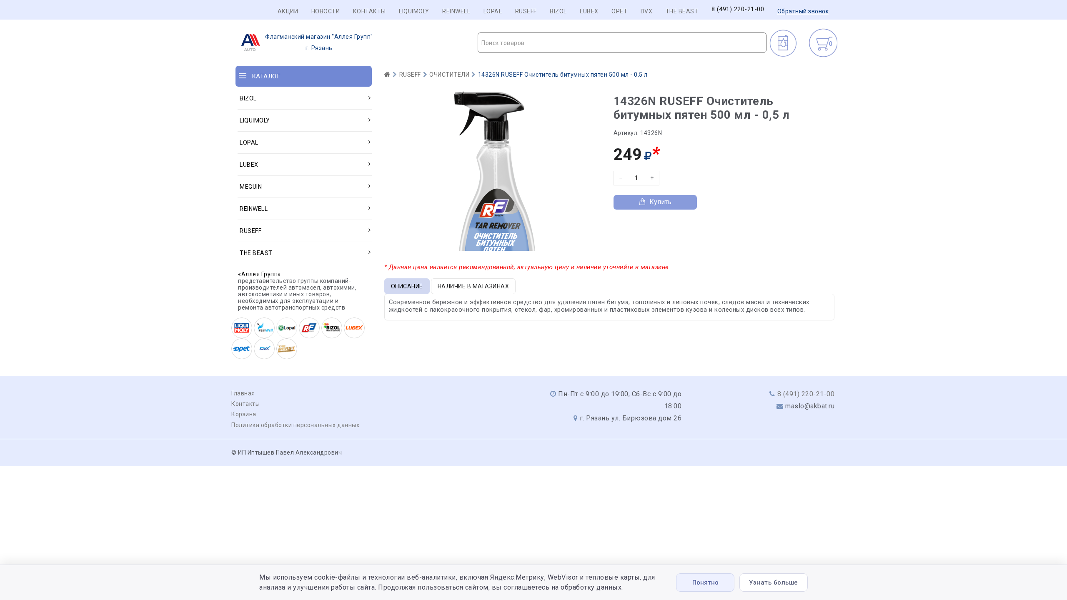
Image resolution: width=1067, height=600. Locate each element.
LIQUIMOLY (414, 11)
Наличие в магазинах (473, 286)
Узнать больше (773, 582)
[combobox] (622, 42)
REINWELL (456, 11)
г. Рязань (319, 42)
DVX (647, 11)
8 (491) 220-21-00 (737, 9)
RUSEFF (526, 11)
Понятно (705, 582)
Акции (288, 11)
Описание (407, 286)
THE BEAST (682, 11)
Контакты (369, 11)
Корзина (243, 414)
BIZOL (558, 11)
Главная (243, 393)
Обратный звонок (803, 11)
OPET (619, 11)
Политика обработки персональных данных (295, 425)
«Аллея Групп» (259, 274)
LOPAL (492, 11)
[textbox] (622, 43)
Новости (325, 11)
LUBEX (589, 11)
